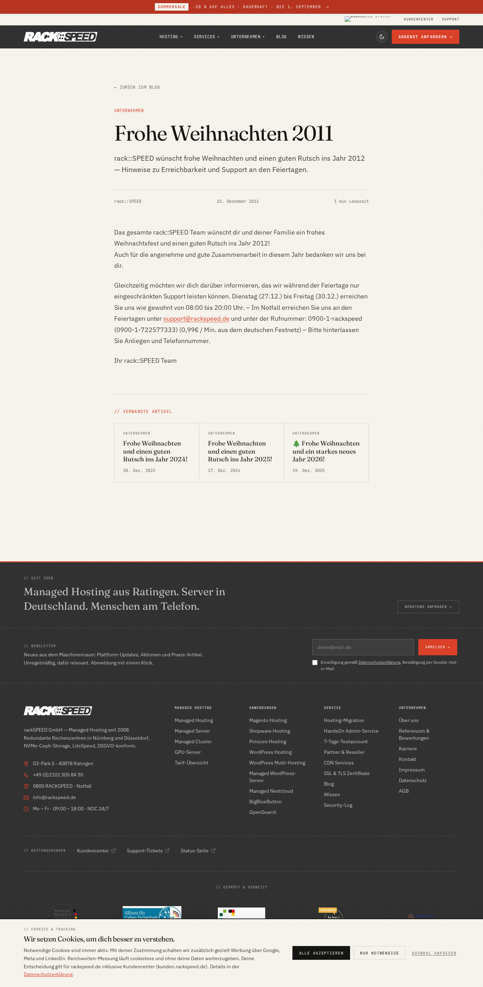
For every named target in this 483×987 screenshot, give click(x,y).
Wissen (306, 37)
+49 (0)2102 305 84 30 (58, 775)
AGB (404, 791)
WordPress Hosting (270, 752)
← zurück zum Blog (137, 87)
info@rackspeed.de (54, 797)
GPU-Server (188, 752)
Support (450, 19)
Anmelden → (437, 647)
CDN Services (339, 763)
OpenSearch (263, 812)
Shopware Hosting (269, 731)
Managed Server (192, 731)
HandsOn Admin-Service (351, 731)
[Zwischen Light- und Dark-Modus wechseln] (382, 36)
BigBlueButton (265, 801)
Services (207, 37)
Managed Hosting (194, 720)
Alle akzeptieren (321, 953)
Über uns (409, 720)
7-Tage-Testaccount (346, 741)
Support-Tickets (145, 850)
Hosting (170, 37)
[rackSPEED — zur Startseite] (60, 37)
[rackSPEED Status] (370, 19)
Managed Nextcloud (271, 791)
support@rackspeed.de (196, 318)
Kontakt (407, 759)
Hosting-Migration (344, 720)
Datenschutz (413, 780)
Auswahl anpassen (434, 953)
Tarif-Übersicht (191, 763)
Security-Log (338, 805)
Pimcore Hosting (267, 741)
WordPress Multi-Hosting (277, 763)
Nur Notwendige (379, 953)
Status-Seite (195, 850)
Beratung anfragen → (428, 606)
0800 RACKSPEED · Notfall (62, 786)
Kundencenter (418, 19)
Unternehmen (248, 37)
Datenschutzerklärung (379, 662)
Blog (281, 37)
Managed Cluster (193, 741)
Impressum (412, 770)
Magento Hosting (268, 720)
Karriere (408, 748)
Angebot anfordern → (425, 36)
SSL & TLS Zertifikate (347, 773)
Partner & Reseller (344, 752)
